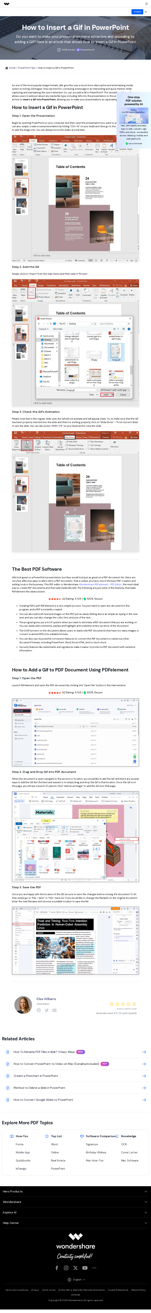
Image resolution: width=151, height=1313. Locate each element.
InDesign (21, 1169)
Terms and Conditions (16, 1290)
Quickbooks (23, 1160)
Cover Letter (129, 1152)
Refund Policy (138, 1290)
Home (12, 67)
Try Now (137, 11)
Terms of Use (48, 1290)
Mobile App (23, 1152)
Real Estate (58, 1160)
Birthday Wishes (96, 1152)
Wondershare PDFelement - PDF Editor (100, 584)
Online (55, 1152)
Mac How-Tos (94, 1160)
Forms (20, 1144)
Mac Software (129, 1160)
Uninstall (75, 1294)
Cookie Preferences (118, 1290)
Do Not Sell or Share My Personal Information (81, 1290)
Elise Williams (46, 999)
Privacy (35, 1290)
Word (54, 1144)
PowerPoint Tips (27, 67)
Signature (92, 1144)
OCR (124, 1144)
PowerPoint (58, 1169)
